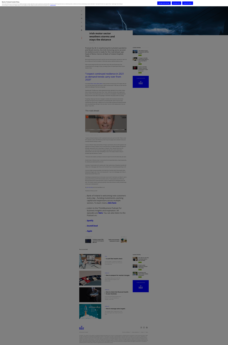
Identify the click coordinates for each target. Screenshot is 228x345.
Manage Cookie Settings (164, 3)
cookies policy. (53, 5)
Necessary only (176, 3)
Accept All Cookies (187, 3)
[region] (114, 3)
